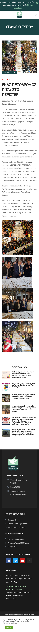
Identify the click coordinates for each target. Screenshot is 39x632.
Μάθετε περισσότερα (10, 623)
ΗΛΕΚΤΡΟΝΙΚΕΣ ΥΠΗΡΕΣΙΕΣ (15, 514)
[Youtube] (22, 560)
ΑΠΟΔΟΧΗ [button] (9, 627)
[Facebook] (8, 560)
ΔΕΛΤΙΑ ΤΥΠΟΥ (9, 72)
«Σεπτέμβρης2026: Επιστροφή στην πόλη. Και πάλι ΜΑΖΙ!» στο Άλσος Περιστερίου (23, 385)
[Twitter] (15, 560)
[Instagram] (29, 560)
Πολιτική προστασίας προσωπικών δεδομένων (19, 615)
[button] (36, 15)
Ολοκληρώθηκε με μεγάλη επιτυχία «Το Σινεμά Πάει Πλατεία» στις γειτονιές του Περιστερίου (23, 396)
